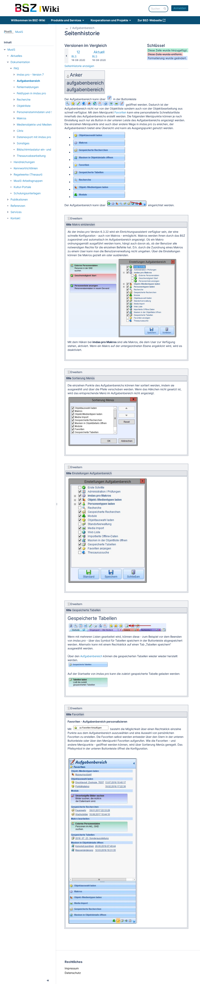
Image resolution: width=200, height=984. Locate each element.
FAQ (16, 68)
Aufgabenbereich (28, 80)
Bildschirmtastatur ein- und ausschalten (42, 149)
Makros (21, 118)
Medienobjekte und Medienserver (38, 124)
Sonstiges (23, 143)
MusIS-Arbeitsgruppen (28, 180)
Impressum (72, 968)
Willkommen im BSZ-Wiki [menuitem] (28, 20)
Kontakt (15, 218)
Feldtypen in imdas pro (31, 93)
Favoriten (120, 112)
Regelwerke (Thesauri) (28, 174)
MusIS (11, 49)
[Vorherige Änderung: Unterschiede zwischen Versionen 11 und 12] (66, 55)
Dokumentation (20, 62)
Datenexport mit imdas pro (34, 137)
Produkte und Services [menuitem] (66, 20)
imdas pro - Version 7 (30, 74)
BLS (74, 56)
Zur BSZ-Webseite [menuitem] (150, 20)
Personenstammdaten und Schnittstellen (42, 112)
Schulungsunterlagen (27, 193)
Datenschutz (73, 972)
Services (16, 212)
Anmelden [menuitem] (179, 8)
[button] (4, 49)
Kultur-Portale (22, 187)
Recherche (23, 99)
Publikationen (19, 199)
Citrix (20, 130)
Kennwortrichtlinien (26, 168)
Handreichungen (24, 162)
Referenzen (18, 205)
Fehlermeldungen (28, 87)
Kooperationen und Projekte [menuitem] (109, 20)
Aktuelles (16, 55)
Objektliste (23, 105)
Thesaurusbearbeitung (31, 155)
